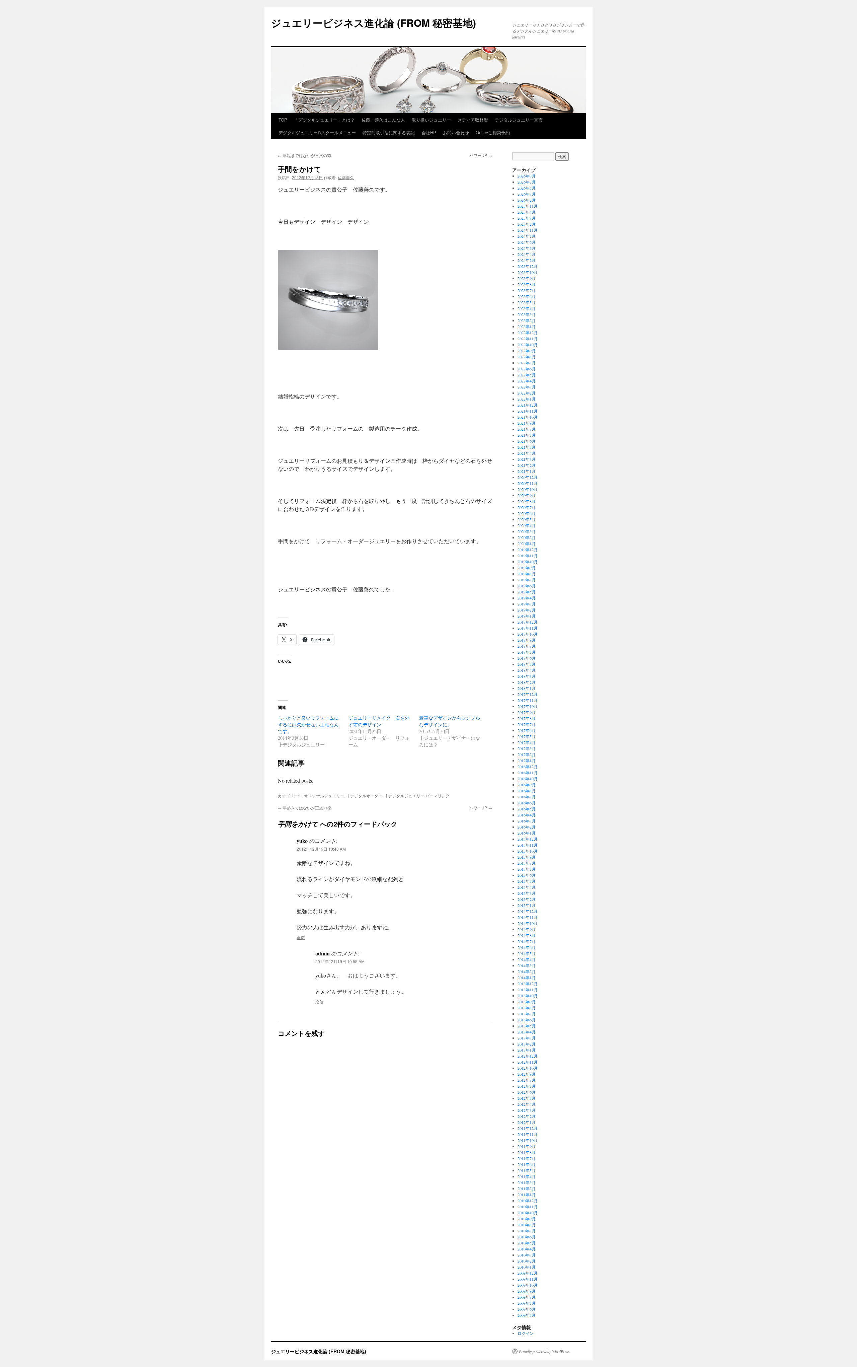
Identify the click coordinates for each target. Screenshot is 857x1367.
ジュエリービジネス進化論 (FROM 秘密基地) (373, 22)
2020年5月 (527, 519)
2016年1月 (527, 833)
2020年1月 (527, 543)
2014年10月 (528, 923)
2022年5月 (527, 374)
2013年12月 (528, 983)
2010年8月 (527, 1224)
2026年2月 (527, 200)
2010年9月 (527, 1218)
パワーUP (480, 155)
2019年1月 (527, 616)
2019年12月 (528, 549)
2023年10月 (528, 272)
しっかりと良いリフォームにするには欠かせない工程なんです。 (308, 724)
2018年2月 (527, 682)
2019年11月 (528, 555)
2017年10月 (528, 706)
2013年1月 (527, 1050)
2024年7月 (527, 236)
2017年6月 (527, 730)
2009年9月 (527, 1291)
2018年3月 (527, 676)
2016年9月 (527, 784)
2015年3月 (527, 893)
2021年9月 (527, 423)
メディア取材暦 (473, 120)
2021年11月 (528, 411)
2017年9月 (527, 712)
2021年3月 (527, 459)
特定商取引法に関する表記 (389, 132)
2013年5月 (527, 1025)
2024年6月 (527, 242)
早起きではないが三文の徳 (304, 155)
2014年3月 (527, 965)
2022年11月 (528, 338)
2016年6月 (527, 802)
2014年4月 (527, 959)
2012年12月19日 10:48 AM (321, 849)
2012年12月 (528, 1056)
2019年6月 (527, 585)
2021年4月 (527, 453)
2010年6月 (527, 1236)
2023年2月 (527, 320)
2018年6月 (527, 658)
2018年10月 (528, 634)
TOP (283, 120)
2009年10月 (528, 1285)
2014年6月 (527, 947)
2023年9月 (527, 278)
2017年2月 (527, 754)
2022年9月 (527, 350)
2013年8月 (527, 1007)
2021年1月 (527, 471)
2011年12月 (528, 1128)
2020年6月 (527, 513)
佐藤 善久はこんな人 (383, 120)
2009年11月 (528, 1279)
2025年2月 (527, 224)
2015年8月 (527, 863)
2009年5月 (527, 1315)
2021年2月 (527, 465)
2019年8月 (527, 573)
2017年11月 (528, 700)
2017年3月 (527, 748)
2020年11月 (528, 483)
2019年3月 (527, 603)
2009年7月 (527, 1303)
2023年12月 (528, 266)
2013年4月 (527, 1031)
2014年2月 (527, 971)
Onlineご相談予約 (493, 132)
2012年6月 (527, 1092)
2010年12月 (528, 1200)
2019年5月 (527, 591)
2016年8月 (527, 790)
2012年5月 (527, 1098)
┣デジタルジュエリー (404, 795)
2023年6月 (527, 296)
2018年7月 (527, 652)
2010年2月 (527, 1261)
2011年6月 (527, 1164)
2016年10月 (528, 778)
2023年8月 (527, 284)
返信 (301, 937)
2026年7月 (527, 182)
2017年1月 (527, 760)
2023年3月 (527, 314)
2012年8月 (527, 1080)
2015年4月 (527, 887)
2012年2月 (527, 1116)
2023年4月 (527, 308)
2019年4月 (527, 597)
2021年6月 (527, 441)
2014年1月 (527, 977)
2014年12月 (528, 911)
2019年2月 (527, 610)
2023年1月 (527, 326)
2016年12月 (528, 766)
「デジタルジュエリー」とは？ (324, 120)
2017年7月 (527, 724)
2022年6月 (527, 368)
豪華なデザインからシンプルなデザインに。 (449, 721)
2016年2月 (527, 827)
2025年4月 (527, 212)
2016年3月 (527, 820)
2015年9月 (527, 857)
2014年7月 (527, 941)
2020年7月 (527, 507)
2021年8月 (527, 429)
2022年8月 (527, 356)
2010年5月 (527, 1242)
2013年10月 (528, 995)
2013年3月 (527, 1037)
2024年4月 (527, 254)
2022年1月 (527, 399)
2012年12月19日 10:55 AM (340, 961)
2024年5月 (527, 248)
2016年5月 (527, 808)
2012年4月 (527, 1104)
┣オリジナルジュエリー (322, 795)
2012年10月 (528, 1068)
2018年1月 (527, 688)
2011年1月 (527, 1194)
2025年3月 (527, 218)
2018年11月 (528, 628)
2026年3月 (527, 194)
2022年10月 (528, 344)
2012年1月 (527, 1122)
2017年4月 (527, 742)
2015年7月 (527, 869)
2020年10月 (528, 489)
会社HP (428, 132)
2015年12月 (528, 839)
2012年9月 (527, 1074)
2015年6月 (527, 875)
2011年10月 (528, 1140)
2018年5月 (527, 664)
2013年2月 (527, 1044)
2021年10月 (528, 417)
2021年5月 (527, 447)
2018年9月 (527, 640)
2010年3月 (527, 1254)
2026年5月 (527, 188)
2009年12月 (528, 1273)
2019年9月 (527, 567)
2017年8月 (527, 718)
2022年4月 (527, 380)
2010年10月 (528, 1212)
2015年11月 (528, 845)
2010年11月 (528, 1206)
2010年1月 (527, 1267)
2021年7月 (527, 435)
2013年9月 (527, 1001)
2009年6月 (527, 1309)
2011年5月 (527, 1170)
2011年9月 (527, 1146)
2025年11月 (528, 206)
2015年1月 (527, 905)
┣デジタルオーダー (364, 795)
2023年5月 (527, 302)
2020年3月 (527, 531)
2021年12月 (528, 405)
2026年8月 (527, 175)
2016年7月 (527, 796)
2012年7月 (527, 1086)
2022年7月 (527, 362)
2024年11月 (528, 230)
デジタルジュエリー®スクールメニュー (317, 132)
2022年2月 (527, 392)
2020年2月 (527, 537)
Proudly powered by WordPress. (545, 1351)
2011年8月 (527, 1152)
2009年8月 (527, 1297)
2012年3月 (527, 1110)
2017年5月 (527, 736)
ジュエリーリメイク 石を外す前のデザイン (378, 721)
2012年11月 (528, 1062)
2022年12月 (528, 332)
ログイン (526, 1333)
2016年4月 (527, 814)
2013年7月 (527, 1013)
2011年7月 (527, 1158)
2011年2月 (527, 1188)
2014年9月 (527, 929)
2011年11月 (528, 1134)
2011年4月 (527, 1176)
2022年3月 (527, 386)
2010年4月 (527, 1248)
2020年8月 (527, 501)
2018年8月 (527, 646)
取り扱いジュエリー (431, 120)
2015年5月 (527, 881)
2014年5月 (527, 953)
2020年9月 (527, 495)
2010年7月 (527, 1230)
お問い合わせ (456, 132)
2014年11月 (528, 917)
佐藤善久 (346, 177)
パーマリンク (437, 795)
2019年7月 (527, 579)
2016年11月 (528, 772)
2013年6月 (527, 1019)
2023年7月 (527, 290)
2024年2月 (527, 260)
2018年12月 (528, 622)
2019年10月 (528, 561)
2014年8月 (527, 935)
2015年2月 (527, 899)
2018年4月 (527, 670)
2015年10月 (528, 851)
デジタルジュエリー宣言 (519, 120)
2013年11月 (528, 989)
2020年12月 (528, 477)
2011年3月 (527, 1182)
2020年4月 (527, 525)
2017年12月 (528, 694)
